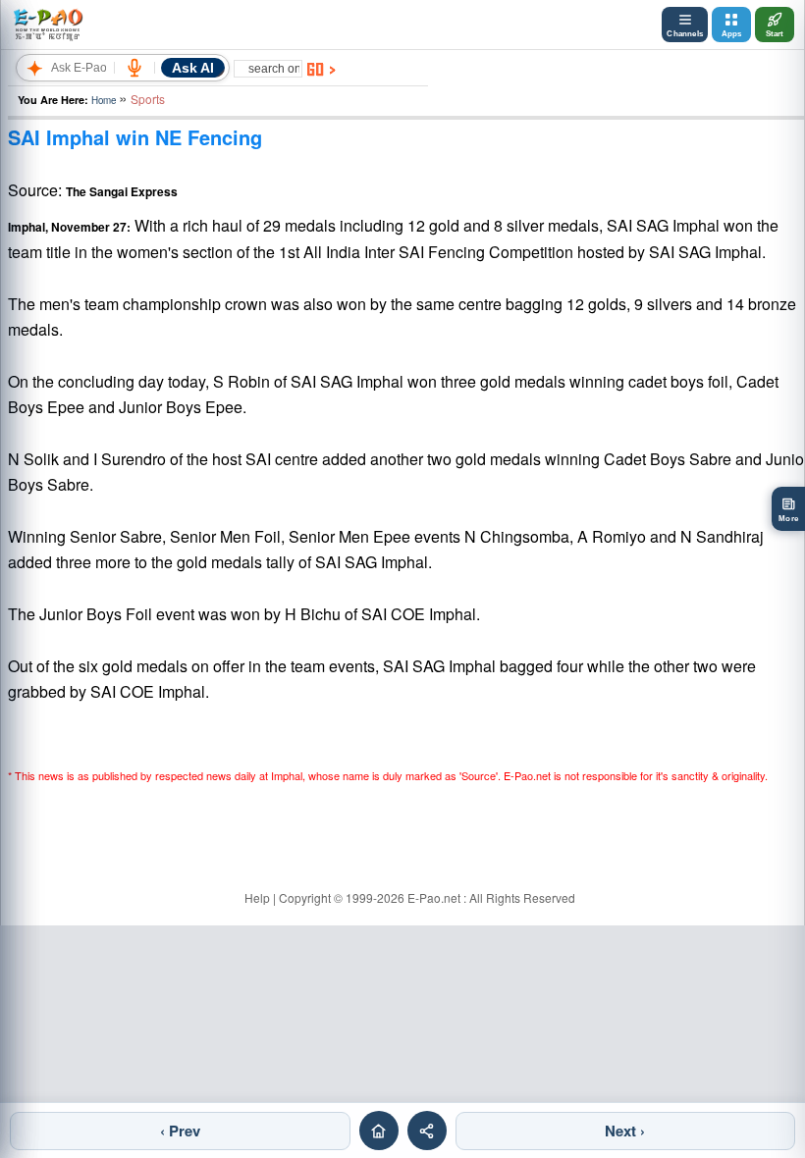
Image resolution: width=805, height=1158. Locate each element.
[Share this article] (427, 1130)
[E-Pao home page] (379, 1130)
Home (103, 100)
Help (257, 897)
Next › (625, 1130)
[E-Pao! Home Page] (47, 24)
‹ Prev (180, 1130)
